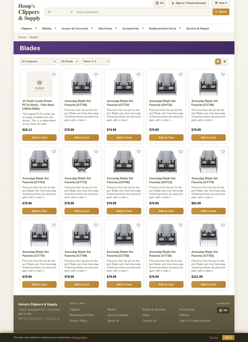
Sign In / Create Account (194, 320)
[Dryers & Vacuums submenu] (93, 28)
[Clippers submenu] (36, 28)
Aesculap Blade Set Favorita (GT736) (78, 102)
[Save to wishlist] (53, 74)
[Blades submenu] (56, 28)
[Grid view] (218, 62)
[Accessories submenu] (143, 28)
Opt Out (214, 337)
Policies (184, 315)
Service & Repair (197, 28)
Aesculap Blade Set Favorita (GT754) (35, 180)
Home (22, 37)
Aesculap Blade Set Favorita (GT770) (35, 253)
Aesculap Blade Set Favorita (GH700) (120, 180)
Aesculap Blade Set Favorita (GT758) (78, 253)
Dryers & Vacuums (75, 28)
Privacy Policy (79, 337)
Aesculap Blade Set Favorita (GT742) (120, 253)
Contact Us (53, 318)
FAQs (145, 315)
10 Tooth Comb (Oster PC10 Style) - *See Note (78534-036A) (38, 104)
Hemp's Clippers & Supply (37, 304)
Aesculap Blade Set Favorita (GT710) (120, 102)
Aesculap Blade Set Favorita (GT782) (204, 253)
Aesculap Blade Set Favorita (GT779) (204, 180)
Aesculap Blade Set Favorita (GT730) (162, 253)
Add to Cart (39, 137)
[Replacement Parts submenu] (180, 28)
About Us (113, 320)
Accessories (130, 28)
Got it (228, 337)
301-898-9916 (33, 318)
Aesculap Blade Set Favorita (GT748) (204, 102)
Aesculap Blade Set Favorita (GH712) (162, 180)
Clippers (26, 28)
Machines (105, 28)
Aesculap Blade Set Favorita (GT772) (78, 180)
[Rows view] (225, 62)
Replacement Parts (162, 28)
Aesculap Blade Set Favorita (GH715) (162, 102)
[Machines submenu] (116, 28)
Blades (47, 28)
